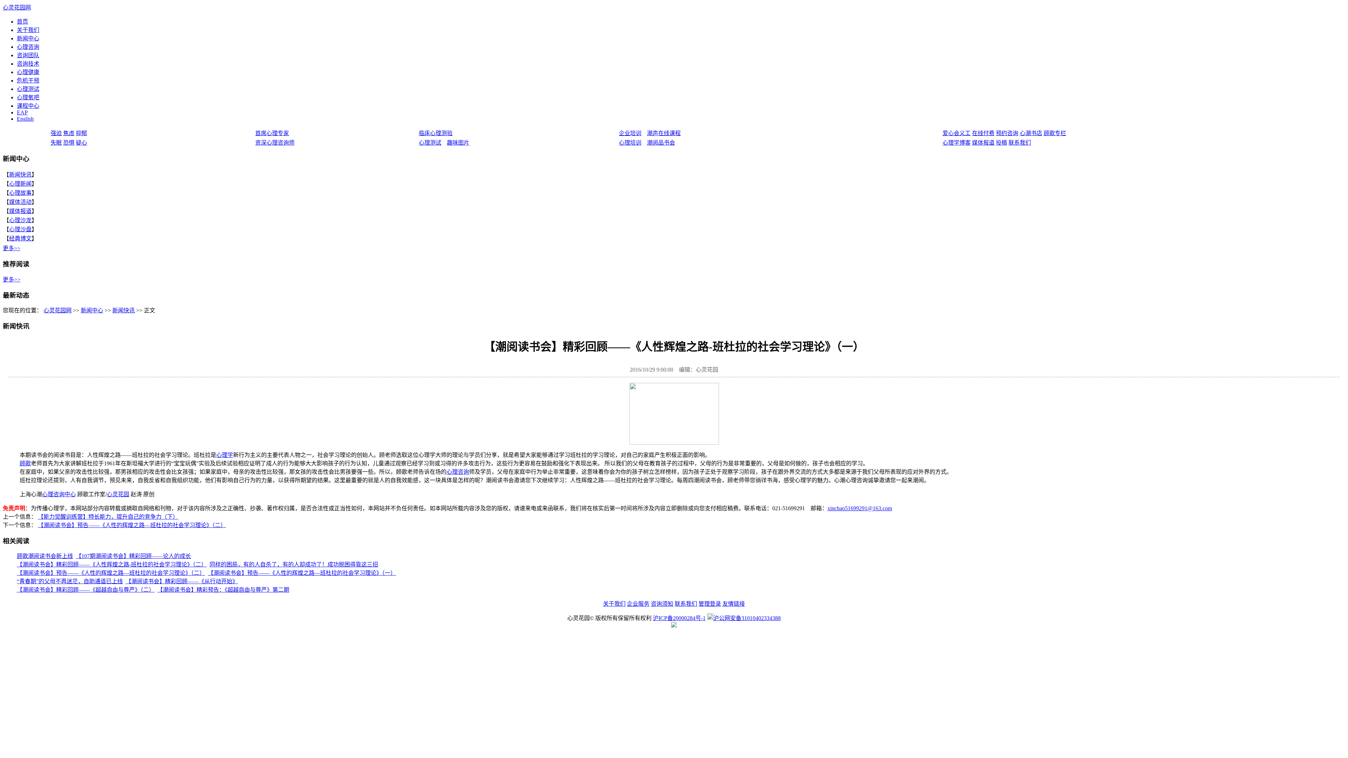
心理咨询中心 (59, 494)
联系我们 (1020, 143)
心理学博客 (957, 143)
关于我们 (28, 30)
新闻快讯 (20, 175)
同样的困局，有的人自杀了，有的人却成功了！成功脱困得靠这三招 (294, 564)
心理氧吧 (28, 97)
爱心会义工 (957, 133)
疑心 (81, 143)
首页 (22, 22)
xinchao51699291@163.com (859, 508)
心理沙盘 (20, 229)
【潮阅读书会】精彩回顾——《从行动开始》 (182, 581)
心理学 (224, 455)
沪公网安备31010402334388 (747, 618)
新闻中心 (28, 38)
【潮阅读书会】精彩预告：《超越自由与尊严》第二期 (223, 590)
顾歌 (25, 463)
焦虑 (68, 133)
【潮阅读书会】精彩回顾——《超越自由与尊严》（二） (85, 590)
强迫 (56, 133)
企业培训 (630, 133)
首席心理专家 (272, 133)
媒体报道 (983, 143)
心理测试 (28, 89)
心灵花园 (118, 494)
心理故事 (20, 193)
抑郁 (81, 133)
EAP (22, 112)
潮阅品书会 (661, 143)
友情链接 (733, 604)
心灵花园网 (17, 8)
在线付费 (983, 133)
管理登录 (710, 604)
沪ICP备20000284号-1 (679, 618)
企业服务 (638, 604)
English (25, 119)
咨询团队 (28, 55)
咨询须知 (662, 604)
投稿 (1001, 143)
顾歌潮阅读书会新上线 (45, 556)
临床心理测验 (435, 133)
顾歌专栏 (1055, 133)
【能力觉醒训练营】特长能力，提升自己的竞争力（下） (108, 517)
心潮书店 (1031, 133)
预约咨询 (1007, 133)
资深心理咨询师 (275, 143)
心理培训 (630, 143)
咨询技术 (28, 64)
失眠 (56, 143)
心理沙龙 (20, 220)
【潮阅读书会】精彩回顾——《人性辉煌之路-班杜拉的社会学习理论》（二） (112, 564)
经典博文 (20, 238)
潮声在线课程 (664, 133)
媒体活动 (20, 202)
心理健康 (28, 72)
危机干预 (28, 81)
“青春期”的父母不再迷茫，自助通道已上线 (70, 581)
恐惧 (68, 143)
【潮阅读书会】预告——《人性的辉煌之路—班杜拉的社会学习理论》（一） (302, 573)
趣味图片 (458, 143)
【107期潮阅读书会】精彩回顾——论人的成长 (133, 556)
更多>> (11, 248)
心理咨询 (28, 47)
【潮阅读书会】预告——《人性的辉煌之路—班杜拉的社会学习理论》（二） (132, 525)
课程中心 (28, 106)
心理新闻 (20, 184)
